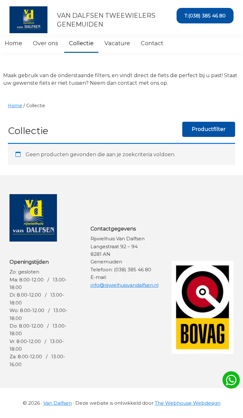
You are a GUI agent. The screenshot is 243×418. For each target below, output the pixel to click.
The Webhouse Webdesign (188, 403)
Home (15, 105)
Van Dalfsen (57, 403)
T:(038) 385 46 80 (205, 16)
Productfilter (209, 129)
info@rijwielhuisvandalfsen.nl (124, 285)
